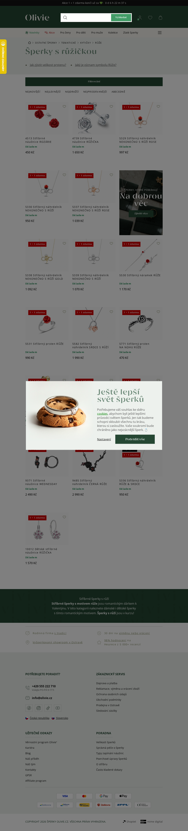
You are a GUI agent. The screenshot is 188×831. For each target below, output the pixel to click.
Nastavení (104, 439)
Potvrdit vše (135, 439)
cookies (102, 414)
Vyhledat (121, 17)
